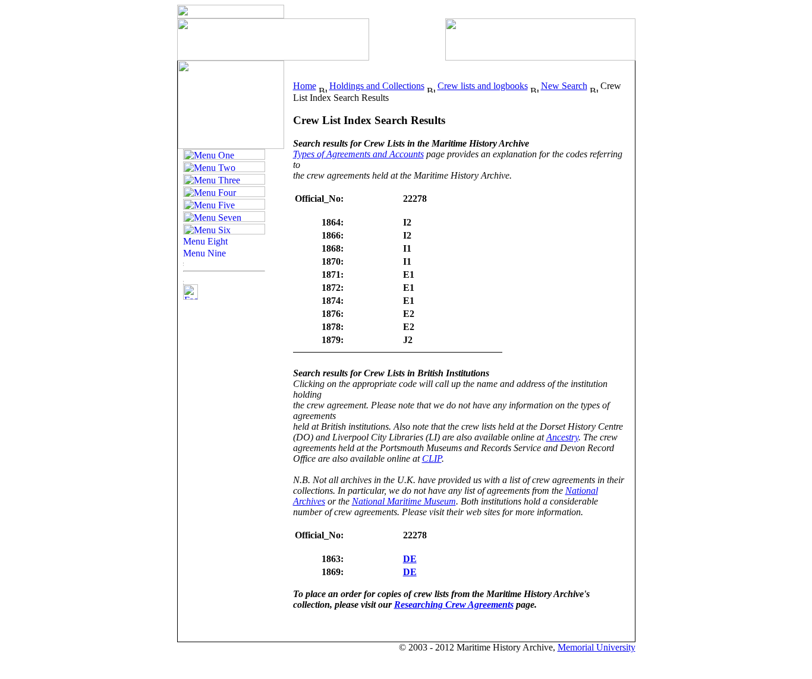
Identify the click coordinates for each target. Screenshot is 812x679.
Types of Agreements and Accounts (358, 154)
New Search (564, 86)
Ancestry (562, 437)
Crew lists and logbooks (483, 86)
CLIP (432, 458)
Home (304, 86)
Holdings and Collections (376, 86)
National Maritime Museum (404, 501)
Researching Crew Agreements (454, 604)
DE (410, 559)
